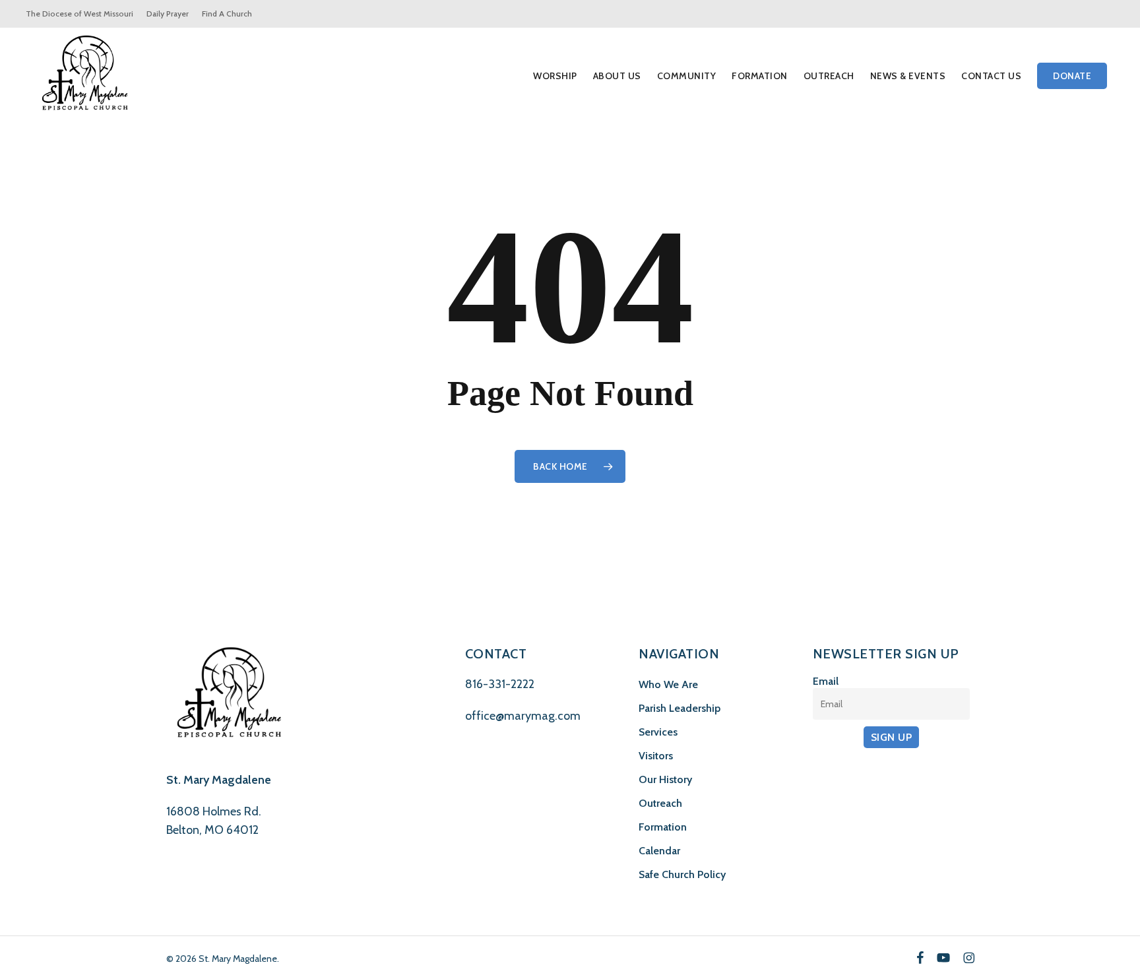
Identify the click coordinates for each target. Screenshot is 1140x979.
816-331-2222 (499, 684)
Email (826, 681)
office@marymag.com (523, 716)
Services (658, 732)
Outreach (660, 803)
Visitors (656, 755)
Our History (665, 779)
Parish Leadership (679, 708)
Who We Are (668, 684)
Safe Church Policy (682, 874)
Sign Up (891, 737)
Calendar (659, 850)
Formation (663, 827)
